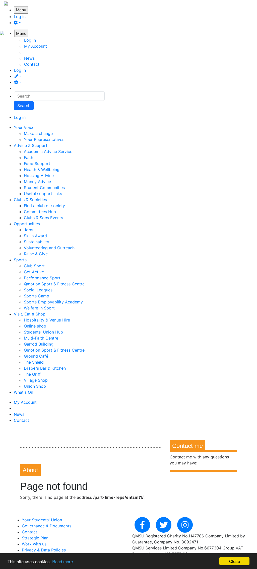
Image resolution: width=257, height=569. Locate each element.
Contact (31, 64)
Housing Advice (39, 175)
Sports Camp (36, 295)
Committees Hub (40, 211)
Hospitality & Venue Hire (47, 319)
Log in (20, 16)
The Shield (34, 362)
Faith (28, 157)
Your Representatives (44, 139)
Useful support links (43, 193)
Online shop (35, 326)
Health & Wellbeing (41, 169)
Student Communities (44, 187)
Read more (62, 561)
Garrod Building (38, 344)
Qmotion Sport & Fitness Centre (54, 283)
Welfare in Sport (39, 307)
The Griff (32, 374)
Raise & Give (36, 253)
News (29, 58)
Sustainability (36, 241)
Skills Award (35, 235)
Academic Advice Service (48, 151)
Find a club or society (44, 205)
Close (234, 561)
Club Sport (34, 265)
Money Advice (37, 181)
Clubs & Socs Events (43, 217)
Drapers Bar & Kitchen (45, 368)
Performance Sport (42, 277)
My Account (35, 46)
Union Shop (35, 386)
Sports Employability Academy (53, 301)
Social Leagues (38, 289)
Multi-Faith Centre (41, 338)
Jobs (28, 229)
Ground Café (36, 356)
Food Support (37, 163)
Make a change (38, 133)
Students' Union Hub (43, 332)
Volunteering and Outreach (49, 247)
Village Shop (36, 380)
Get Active (34, 271)
